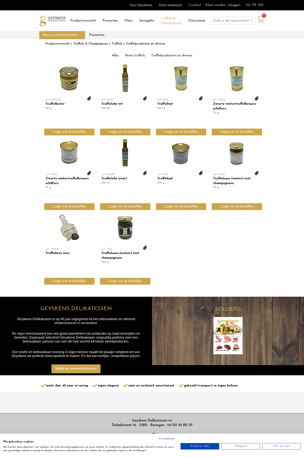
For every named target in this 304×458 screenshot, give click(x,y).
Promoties (110, 20)
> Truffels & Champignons (89, 43)
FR (254, 5)
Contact (195, 5)
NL (248, 5)
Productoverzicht (83, 20)
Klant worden (215, 5)
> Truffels (115, 43)
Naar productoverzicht (59, 35)
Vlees (128, 20)
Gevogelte (146, 20)
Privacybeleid (166, 438)
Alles (115, 55)
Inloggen (233, 5)
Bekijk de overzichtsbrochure (76, 368)
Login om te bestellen (69, 132)
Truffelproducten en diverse (171, 55)
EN (260, 5)
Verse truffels (135, 55)
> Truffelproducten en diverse (143, 43)
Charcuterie (196, 20)
